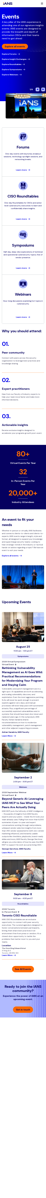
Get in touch (23, 1009)
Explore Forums (9, 54)
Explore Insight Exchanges (14, 59)
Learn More (7, 736)
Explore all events (15, 46)
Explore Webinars (10, 75)
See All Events (23, 969)
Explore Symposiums (12, 69)
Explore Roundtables (11, 64)
